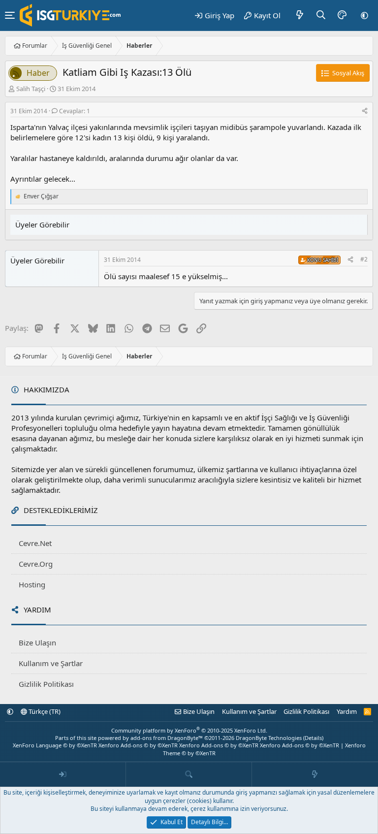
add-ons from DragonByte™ (166, 737)
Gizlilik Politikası (46, 684)
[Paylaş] (364, 111)
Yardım (347, 711)
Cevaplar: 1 (74, 111)
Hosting (32, 584)
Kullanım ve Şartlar (51, 663)
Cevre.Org (36, 564)
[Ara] (321, 15)
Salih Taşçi (30, 88)
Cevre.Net (35, 543)
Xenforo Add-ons (138, 745)
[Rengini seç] (342, 15)
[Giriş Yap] (63, 774)
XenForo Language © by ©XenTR (55, 745)
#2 (364, 259)
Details (313, 737)
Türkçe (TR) (44, 711)
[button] (364, 15)
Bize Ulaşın (37, 642)
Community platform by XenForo (189, 730)
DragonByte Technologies (269, 737)
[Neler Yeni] (300, 15)
